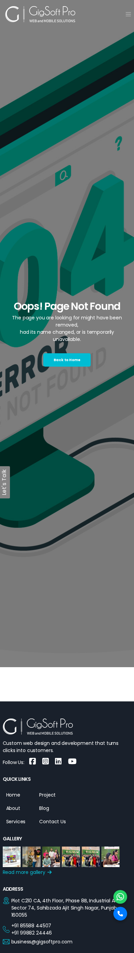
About (13, 808)
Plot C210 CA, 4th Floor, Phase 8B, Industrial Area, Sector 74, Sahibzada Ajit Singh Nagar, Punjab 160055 (67, 907)
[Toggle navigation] (128, 14)
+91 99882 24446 (31, 932)
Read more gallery (25, 872)
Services (16, 821)
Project (47, 794)
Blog (44, 808)
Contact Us (52, 821)
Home (13, 794)
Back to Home (67, 360)
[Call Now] (120, 913)
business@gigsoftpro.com (42, 941)
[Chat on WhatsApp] (120, 896)
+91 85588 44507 (31, 925)
